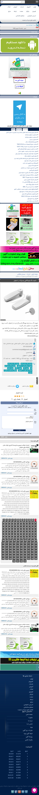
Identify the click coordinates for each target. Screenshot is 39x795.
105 (14, 540)
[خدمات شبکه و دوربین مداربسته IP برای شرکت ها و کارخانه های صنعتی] (34, 452)
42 (26, 528)
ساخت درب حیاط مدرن (32, 201)
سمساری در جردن (33, 139)
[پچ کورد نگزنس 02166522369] (34, 469)
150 (32, 553)
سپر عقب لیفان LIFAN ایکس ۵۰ (30, 182)
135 (14, 548)
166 (10, 556)
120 (32, 546)
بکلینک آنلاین (29, 740)
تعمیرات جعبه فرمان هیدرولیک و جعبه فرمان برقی (26, 154)
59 (12, 530)
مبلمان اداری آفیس (33, 170)
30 (26, 525)
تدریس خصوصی (31, 16)
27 (35, 525)
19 (24, 522)
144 (18, 551)
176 (10, 558)
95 (12, 538)
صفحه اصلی (35, 274)
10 (15, 520)
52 (32, 530)
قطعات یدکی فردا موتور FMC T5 (30, 177)
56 (21, 530)
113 (21, 543)
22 (15, 522)
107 (7, 540)
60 (9, 530)
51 (35, 530)
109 (36, 543)
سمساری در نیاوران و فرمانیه (31, 135)
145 (14, 551)
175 (14, 558)
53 (29, 530)
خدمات (22, 7)
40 (32, 528)
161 (28, 556)
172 (25, 558)
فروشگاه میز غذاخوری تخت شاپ (30, 163)
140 (32, 551)
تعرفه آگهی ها (19, 80)
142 (25, 551)
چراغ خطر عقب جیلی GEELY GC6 (29, 196)
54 (26, 530)
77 (29, 535)
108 (3, 540)
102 (25, 540)
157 (7, 553)
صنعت (21, 11)
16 (32, 522)
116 (10, 543)
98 (3, 538)
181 (18, 561)
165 (14, 556)
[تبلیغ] (26, 244)
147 (7, 551)
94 (15, 538)
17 (29, 522)
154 (18, 553)
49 (6, 528)
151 (28, 553)
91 (24, 538)
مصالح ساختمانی (20, 16)
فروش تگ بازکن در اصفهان (25, 371)
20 (21, 522)
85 (6, 535)
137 (7, 548)
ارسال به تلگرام (11, 386)
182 (14, 561)
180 (21, 561)
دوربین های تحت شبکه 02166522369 (19, 491)
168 (3, 556)
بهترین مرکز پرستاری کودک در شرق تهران (28, 191)
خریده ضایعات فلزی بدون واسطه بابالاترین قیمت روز (25, 158)
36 (9, 525)
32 (21, 525)
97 (6, 538)
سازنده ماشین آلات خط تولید (30, 161)
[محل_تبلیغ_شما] (12, 244)
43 (24, 528)
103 (22, 540)
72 (9, 533)
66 (26, 533)
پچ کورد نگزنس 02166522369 (21, 462)
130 (32, 548)
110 (32, 543)
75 (35, 535)
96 (9, 538)
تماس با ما (30, 724)
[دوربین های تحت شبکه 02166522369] (34, 498)
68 (21, 533)
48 (9, 528)
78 (26, 535)
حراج (9, 11)
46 (15, 528)
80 (21, 535)
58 (15, 530)
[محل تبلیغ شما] (12, 649)
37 (6, 525)
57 (18, 530)
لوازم (35, 7)
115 (14, 543)
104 (18, 540)
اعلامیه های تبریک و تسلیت (29, 20)
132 (25, 548)
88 (32, 538)
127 (7, 546)
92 (21, 538)
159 (36, 556)
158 (3, 553)
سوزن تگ (26, 368)
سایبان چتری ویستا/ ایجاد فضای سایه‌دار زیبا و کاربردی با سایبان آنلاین (21, 132)
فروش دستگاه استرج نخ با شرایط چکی (28, 175)
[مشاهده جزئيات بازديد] (19, 94)
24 (9, 522)
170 (32, 558)
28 (32, 525)
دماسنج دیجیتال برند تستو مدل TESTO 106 (27, 147)
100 (33, 540)
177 (7, 558)
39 (35, 528)
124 (18, 546)
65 (29, 533)
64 (32, 533)
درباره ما (30, 721)
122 (25, 546)
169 (36, 558)
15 (35, 522)
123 (21, 546)
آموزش (15, 7)
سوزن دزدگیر (18, 368)
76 (32, 535)
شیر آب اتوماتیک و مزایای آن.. (29, 25)
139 (36, 551)
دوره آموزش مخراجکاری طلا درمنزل (29, 194)
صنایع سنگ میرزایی (32, 165)
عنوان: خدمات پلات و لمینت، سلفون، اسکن (27, 151)
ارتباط (15, 11)
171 (28, 558)
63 (35, 533)
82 (15, 535)
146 (10, 551)
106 (11, 540)
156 (10, 553)
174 (18, 558)
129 (36, 548)
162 (25, 556)
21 (18, 522)
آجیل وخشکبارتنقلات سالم (31, 142)
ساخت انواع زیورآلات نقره (31, 184)
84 (9, 535)
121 (28, 546)
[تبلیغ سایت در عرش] (26, 216)
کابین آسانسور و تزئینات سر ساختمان (29, 168)
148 (3, 551)
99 (36, 540)
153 (21, 553)
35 (12, 525)
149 (36, 553)
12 (9, 520)
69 (18, 533)
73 (6, 533)
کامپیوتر (28, 7)
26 (3, 522)
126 (10, 546)
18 (26, 522)
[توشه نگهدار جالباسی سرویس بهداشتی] (26, 230)
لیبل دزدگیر (10, 368)
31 (24, 525)
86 (3, 535)
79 (24, 535)
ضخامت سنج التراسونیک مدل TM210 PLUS (27, 144)
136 (10, 548)
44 (21, 528)
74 (3, 533)
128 (3, 546)
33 (18, 525)
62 (3, 530)
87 (35, 538)
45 (18, 528)
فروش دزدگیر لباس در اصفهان (24, 366)
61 (6, 530)
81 (18, 535)
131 (28, 548)
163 (21, 556)
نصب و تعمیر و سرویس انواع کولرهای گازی (27, 149)
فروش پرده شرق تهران (32, 199)
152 (25, 553)
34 (15, 525)
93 (18, 538)
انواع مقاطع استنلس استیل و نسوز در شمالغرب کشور (25, 189)
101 (29, 540)
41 (29, 528)
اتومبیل (34, 11)
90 (26, 538)
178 (3, 558)
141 (28, 551)
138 (3, 548)
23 (12, 522)
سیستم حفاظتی (21, 274)
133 (21, 548)
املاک (9, 7)
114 (18, 543)
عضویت (30, 718)
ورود (31, 727)
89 (29, 538)
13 (6, 520)
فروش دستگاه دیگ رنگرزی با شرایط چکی (28, 173)
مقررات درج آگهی (28, 730)
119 (36, 546)
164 (18, 556)
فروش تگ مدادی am (13, 364)
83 (12, 535)
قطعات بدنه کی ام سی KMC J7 (30, 187)
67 (24, 533)
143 (21, 551)
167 (7, 556)
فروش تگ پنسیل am (26, 364)
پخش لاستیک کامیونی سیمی (30, 180)
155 (14, 553)
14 (4, 520)
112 (25, 543)
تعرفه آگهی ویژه (28, 733)
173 (21, 558)
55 (24, 530)
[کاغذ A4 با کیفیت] (12, 230)
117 (7, 543)
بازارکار (27, 11)
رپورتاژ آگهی (29, 737)
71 (12, 533)
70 (15, 533)
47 (12, 528)
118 (3, 543)
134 (18, 548)
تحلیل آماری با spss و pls (31, 156)
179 (25, 561)
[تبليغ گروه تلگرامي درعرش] (12, 216)
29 (29, 525)
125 (14, 546)
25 (6, 522)
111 (28, 543)
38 (3, 525)
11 (12, 520)
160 (32, 556)
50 (3, 528)
